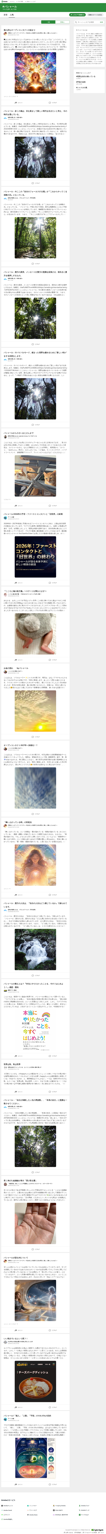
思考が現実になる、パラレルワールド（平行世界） (22, 198)
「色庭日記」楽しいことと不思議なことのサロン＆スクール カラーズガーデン (30, 1183)
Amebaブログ (85, 1506)
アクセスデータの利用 (90, 1532)
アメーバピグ (33, 1510)
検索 (101, 22)
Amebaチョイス (8, 1506)
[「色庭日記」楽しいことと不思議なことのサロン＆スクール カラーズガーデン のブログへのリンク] (5, 1184)
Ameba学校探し (8, 1519)
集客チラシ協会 (12, 990)
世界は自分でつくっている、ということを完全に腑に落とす (24, 1067)
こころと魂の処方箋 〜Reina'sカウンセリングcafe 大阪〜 (24, 594)
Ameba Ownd (8, 1510)
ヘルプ (102, 1532)
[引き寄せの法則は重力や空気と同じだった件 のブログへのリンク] (5, 1342)
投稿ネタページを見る (95, 15)
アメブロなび (85, 1515)
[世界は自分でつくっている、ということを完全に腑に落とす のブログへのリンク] (5, 1068)
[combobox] (89, 22)
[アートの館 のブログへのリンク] (5, 517)
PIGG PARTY (59, 1510)
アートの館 (11, 517)
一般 (48, 22)
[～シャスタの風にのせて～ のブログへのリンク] (5, 672)
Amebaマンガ (85, 1510)
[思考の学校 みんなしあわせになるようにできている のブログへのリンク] (5, 436)
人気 (12, 14)
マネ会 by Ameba (60, 1506)
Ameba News (33, 1515)
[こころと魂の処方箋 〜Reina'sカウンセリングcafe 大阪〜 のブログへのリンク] (5, 594)
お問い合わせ (69, 1532)
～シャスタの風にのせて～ (15, 671)
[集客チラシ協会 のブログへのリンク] (5, 991)
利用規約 (78, 1532)
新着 (5, 14)
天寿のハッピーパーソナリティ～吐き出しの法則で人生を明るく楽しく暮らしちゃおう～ (33, 33)
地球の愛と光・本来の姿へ (15, 117)
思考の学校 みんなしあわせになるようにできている (22, 436)
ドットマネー (33, 1506)
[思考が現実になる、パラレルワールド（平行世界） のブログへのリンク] (5, 198)
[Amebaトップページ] (4, 1)
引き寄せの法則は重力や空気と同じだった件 (20, 1341)
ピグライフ (7, 1515)
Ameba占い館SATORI (61, 1515)
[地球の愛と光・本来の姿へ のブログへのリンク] (5, 118)
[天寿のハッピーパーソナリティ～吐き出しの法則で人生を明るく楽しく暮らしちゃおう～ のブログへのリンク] (5, 33)
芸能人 (62, 22)
